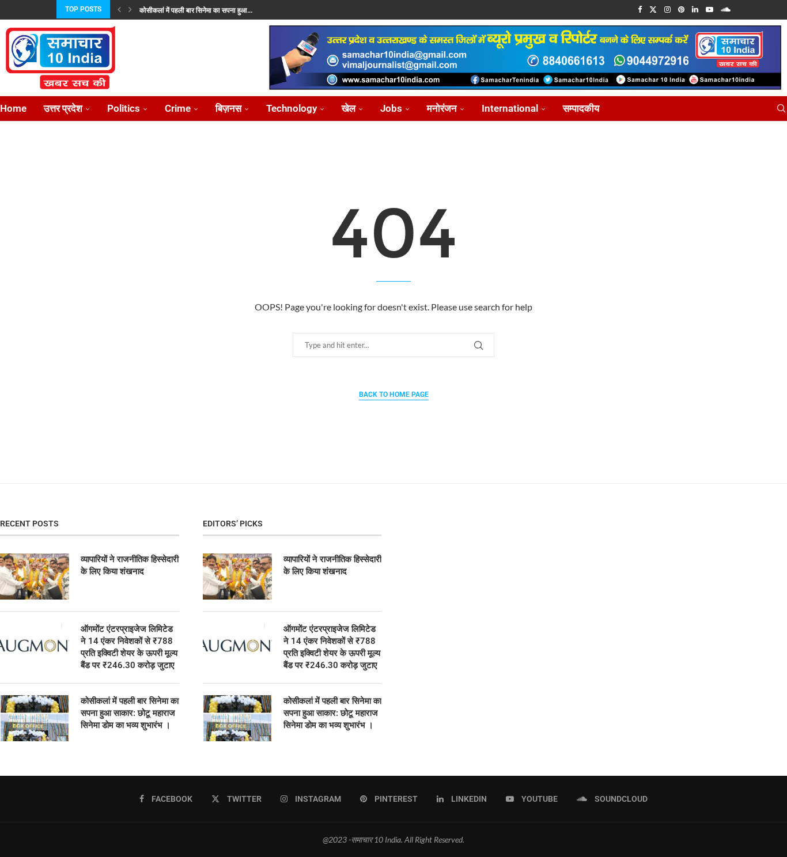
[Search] (781, 108)
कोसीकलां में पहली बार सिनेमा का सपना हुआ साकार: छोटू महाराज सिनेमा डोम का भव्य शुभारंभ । (130, 713)
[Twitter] (653, 9)
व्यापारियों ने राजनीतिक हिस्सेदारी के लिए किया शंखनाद (130, 565)
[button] (119, 9)
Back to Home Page (394, 394)
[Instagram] (667, 9)
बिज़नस (228, 108)
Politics (123, 108)
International (510, 108)
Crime (178, 108)
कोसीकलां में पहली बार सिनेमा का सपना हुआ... (195, 10)
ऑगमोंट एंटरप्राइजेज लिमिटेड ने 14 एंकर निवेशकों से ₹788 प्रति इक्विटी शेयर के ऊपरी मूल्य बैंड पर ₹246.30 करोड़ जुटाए (129, 647)
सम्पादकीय (581, 108)
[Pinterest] (681, 9)
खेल (348, 108)
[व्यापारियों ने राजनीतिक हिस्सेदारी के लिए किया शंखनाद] (34, 576)
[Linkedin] (695, 9)
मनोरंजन (442, 108)
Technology (291, 108)
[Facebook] (640, 9)
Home (13, 108)
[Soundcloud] (726, 9)
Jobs (391, 108)
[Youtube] (709, 9)
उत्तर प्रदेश (63, 108)
